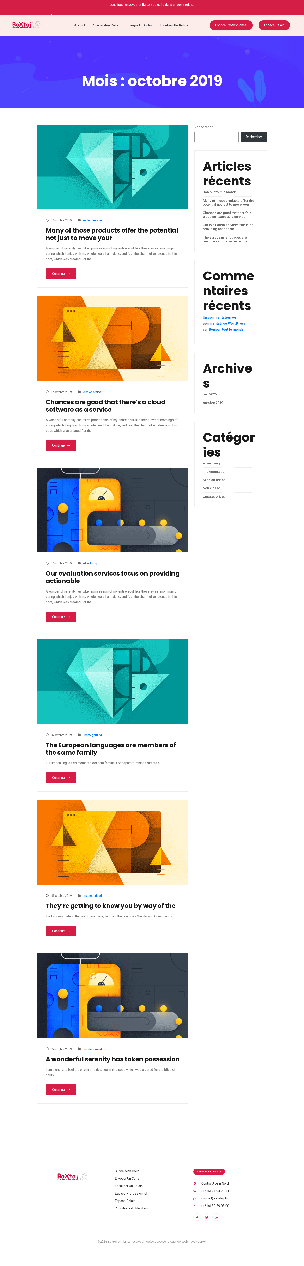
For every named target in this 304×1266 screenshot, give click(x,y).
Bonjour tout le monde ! (220, 192)
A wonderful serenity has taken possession (113, 1059)
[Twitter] (206, 1217)
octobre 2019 (213, 403)
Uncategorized (92, 735)
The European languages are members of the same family (111, 748)
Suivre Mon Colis (105, 25)
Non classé (211, 488)
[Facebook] (197, 1217)
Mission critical (92, 392)
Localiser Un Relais (174, 25)
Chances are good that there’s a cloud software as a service (105, 405)
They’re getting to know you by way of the (111, 906)
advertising (90, 563)
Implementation (93, 220)
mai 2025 (210, 394)
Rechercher (203, 127)
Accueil (79, 25)
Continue (59, 274)
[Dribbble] (216, 1217)
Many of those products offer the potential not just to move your (112, 234)
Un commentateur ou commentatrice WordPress (224, 320)
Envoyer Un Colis (139, 25)
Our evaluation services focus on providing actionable (113, 577)
